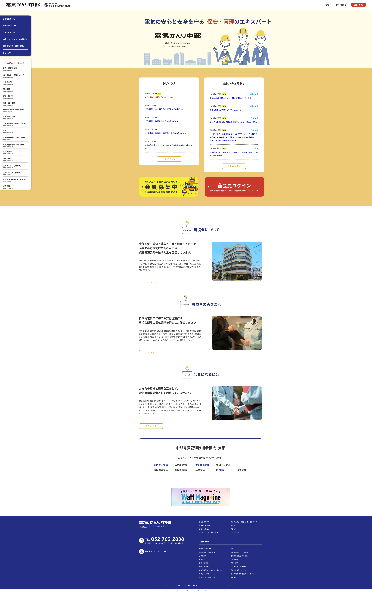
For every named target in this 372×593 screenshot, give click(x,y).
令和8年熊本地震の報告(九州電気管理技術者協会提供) (231, 98)
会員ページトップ (15, 63)
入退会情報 (253, 94)
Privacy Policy (207, 591)
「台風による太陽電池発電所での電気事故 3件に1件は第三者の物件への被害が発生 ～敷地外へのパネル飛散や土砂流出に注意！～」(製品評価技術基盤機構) (233, 137)
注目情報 (254, 118)
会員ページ (204, 541)
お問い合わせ (341, 5)
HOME (178, 586)
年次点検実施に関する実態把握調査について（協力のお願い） (234, 122)
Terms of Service (218, 591)
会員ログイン (358, 5)
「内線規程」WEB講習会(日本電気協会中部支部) (164, 109)
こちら (163, 551)
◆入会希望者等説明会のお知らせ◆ (159, 97)
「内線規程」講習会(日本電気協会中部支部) (162, 121)
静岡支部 (221, 469)
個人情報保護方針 (191, 586)
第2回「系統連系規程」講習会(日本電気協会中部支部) (166, 133)
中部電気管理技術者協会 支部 (200, 447)
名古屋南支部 (161, 465)
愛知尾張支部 (202, 465)
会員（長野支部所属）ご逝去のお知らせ (225, 110)
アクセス (327, 5)
